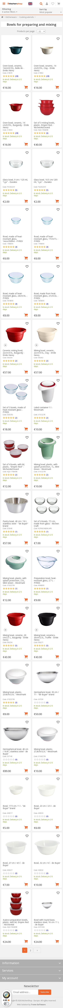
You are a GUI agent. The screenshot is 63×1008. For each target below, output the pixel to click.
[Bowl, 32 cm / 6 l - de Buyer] (47, 847)
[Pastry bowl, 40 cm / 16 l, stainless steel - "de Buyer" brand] (16, 505)
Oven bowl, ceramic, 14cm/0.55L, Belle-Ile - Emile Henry (13, 68)
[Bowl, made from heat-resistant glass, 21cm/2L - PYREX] (47, 277)
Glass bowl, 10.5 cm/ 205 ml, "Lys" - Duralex (46, 180)
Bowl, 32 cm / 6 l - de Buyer (47, 862)
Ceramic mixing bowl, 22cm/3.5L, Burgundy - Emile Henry (13, 353)
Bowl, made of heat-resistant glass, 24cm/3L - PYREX (15, 296)
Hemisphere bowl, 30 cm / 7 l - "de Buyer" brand (46, 693)
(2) (16, 360)
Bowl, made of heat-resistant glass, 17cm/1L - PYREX (46, 239)
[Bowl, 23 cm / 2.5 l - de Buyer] (47, 790)
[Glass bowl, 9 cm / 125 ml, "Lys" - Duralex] (16, 164)
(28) (16, 76)
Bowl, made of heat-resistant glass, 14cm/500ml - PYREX (13, 239)
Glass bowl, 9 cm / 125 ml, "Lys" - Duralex (15, 180)
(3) (16, 702)
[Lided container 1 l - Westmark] (47, 391)
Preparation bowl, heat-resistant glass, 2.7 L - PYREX (45, 580)
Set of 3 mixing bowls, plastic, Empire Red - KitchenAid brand (44, 125)
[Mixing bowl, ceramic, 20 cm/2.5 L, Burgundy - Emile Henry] (16, 619)
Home (2, 17)
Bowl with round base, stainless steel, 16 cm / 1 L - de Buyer (46, 922)
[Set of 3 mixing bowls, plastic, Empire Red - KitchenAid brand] (47, 107)
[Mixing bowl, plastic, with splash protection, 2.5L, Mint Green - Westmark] (16, 562)
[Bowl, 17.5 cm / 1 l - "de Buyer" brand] (16, 790)
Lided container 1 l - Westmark (43, 408)
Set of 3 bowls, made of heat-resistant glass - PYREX (14, 409)
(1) (16, 531)
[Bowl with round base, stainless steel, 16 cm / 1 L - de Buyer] (47, 904)
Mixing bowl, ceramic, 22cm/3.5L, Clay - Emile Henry (45, 353)
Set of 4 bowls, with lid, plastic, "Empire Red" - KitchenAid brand (14, 466)
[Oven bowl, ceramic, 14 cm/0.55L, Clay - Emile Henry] (47, 50)
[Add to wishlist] (27, 39)
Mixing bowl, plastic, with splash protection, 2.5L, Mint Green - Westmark (14, 580)
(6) (47, 133)
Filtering (6, 9)
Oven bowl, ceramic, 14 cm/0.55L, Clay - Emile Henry (45, 68)
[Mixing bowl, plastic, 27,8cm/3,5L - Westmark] (47, 733)
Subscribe (44, 992)
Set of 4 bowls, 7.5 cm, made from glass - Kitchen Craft (46, 523)
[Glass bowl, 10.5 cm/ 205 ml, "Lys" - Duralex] (47, 164)
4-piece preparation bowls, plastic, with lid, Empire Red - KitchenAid (16, 922)
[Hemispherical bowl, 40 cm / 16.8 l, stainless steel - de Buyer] (16, 733)
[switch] (6, 1003)
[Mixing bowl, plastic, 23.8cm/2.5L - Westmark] (16, 676)
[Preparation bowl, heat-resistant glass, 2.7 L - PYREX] (47, 562)
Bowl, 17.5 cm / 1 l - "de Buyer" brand (14, 807)
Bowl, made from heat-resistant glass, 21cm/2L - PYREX (46, 296)
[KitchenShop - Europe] (15, 3)
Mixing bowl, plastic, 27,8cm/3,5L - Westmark (45, 750)
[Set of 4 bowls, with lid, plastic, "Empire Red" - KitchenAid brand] (16, 448)
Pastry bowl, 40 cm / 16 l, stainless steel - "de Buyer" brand (15, 523)
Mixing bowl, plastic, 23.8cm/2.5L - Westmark (14, 693)
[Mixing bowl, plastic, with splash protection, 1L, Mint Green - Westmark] (47, 448)
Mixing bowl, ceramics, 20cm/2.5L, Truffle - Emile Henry (46, 637)
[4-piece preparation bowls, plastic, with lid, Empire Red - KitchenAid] (16, 904)
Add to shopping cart (26, 87)
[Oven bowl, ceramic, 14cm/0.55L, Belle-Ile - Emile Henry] (16, 50)
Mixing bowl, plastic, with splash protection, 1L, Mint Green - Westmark (46, 466)
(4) (16, 247)
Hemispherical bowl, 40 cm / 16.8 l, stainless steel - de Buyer (15, 751)
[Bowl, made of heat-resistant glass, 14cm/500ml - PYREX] (16, 220)
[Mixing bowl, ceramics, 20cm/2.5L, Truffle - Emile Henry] (47, 619)
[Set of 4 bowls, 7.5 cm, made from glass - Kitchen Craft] (47, 505)
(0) (47, 702)
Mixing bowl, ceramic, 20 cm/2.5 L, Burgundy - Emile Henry (15, 637)
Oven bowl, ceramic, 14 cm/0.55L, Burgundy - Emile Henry (16, 125)
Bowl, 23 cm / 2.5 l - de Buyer (45, 807)
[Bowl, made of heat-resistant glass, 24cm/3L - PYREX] (16, 277)
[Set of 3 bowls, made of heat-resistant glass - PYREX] (16, 391)
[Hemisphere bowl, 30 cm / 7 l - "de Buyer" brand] (47, 676)
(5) (16, 190)
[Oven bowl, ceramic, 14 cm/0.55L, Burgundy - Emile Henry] (16, 107)
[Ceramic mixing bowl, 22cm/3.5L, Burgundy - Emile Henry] (16, 334)
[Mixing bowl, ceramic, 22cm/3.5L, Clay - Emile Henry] (47, 334)
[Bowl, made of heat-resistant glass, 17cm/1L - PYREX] (47, 220)
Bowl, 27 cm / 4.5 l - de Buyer (14, 864)
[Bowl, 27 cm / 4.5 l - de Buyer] (16, 847)
